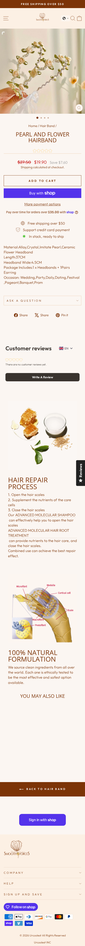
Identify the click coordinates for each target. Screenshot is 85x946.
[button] (65, 18)
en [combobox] (66, 348)
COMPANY (14, 872)
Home (32, 126)
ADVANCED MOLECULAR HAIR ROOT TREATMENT (38, 533)
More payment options (42, 204)
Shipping (26, 167)
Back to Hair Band (45, 789)
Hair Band (47, 126)
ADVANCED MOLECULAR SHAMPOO (45, 515)
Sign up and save (23, 894)
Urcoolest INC (42, 942)
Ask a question (24, 300)
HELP (9, 883)
